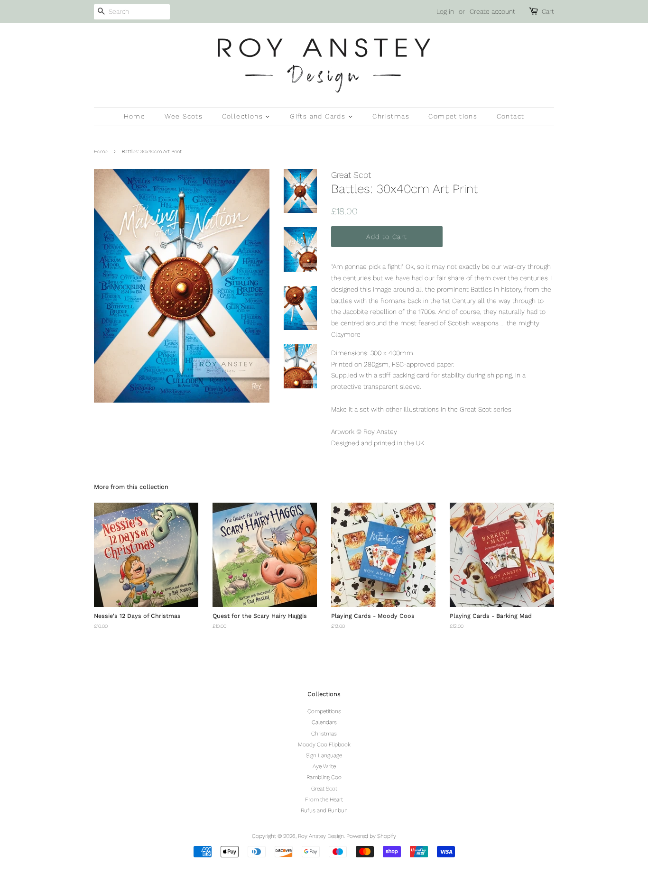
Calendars (324, 722)
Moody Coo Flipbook (324, 744)
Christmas (390, 116)
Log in (445, 11)
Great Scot (324, 788)
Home (135, 116)
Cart (548, 11)
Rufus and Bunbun (324, 810)
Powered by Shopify (371, 836)
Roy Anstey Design (321, 836)
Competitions (452, 116)
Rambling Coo (324, 777)
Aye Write (324, 766)
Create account (492, 11)
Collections (244, 116)
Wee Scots (184, 116)
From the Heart (324, 799)
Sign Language (324, 755)
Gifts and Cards (319, 116)
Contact (511, 116)
